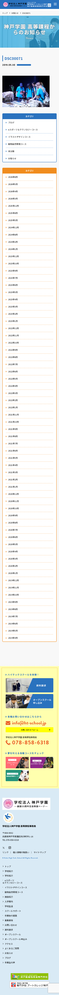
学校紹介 (9, 871)
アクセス (9, 943)
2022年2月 (13, 400)
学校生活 (9, 906)
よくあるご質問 (12, 948)
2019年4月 (13, 637)
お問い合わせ (11, 925)
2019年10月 (13, 594)
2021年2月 (13, 479)
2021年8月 (13, 436)
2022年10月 (13, 342)
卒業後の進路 (11, 915)
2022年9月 (13, 349)
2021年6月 (13, 450)
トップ (5, 13)
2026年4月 (13, 191)
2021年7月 (13, 443)
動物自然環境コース (17, 144)
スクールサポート (13, 910)
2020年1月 (13, 573)
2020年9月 (13, 515)
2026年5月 (13, 184)
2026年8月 (13, 176)
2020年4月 (13, 551)
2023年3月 (13, 306)
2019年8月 (13, 609)
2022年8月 (13, 357)
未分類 (11, 151)
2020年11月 (13, 501)
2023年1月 (13, 320)
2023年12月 (13, 256)
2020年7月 (13, 529)
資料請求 (9, 929)
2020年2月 (13, 565)
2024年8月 (13, 234)
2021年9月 (13, 429)
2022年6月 (13, 371)
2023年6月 (13, 284)
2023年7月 (13, 277)
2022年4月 (13, 385)
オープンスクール (13, 934)
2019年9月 (13, 601)
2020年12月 (13, 493)
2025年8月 (13, 212)
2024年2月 (13, 241)
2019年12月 (13, 580)
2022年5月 (13, 378)
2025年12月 (13, 205)
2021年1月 (13, 486)
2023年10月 (13, 263)
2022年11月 (13, 335)
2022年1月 (13, 407)
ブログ (11, 122)
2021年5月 (13, 457)
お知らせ (14, 13)
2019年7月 (13, 616)
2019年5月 (13, 630)
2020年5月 (13, 544)
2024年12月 (13, 227)
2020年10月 (13, 508)
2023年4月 (13, 299)
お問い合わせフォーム (29, 729)
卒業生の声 (10, 962)
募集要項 (9, 920)
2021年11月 (13, 414)
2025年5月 (13, 220)
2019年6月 (13, 623)
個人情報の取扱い (21, 852)
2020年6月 (13, 537)
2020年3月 (13, 558)
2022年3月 (13, 393)
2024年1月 (13, 249)
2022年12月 (13, 328)
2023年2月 (13, 313)
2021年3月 (13, 472)
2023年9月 (13, 270)
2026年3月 (13, 198)
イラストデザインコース (19, 136)
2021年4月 (13, 465)
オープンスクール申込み (16, 939)
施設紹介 (9, 896)
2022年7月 (13, 364)
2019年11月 (13, 587)
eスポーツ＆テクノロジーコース (23, 129)
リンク (5, 852)
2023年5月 (13, 292)
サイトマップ (40, 852)
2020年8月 (13, 522)
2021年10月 (13, 421)
